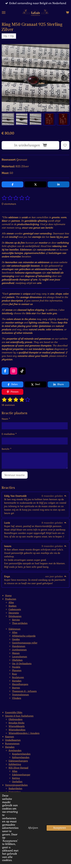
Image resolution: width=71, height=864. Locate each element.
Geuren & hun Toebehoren (19, 715)
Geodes (16, 639)
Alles (11, 602)
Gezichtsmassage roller (24, 642)
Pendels (16, 666)
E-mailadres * (9, 433)
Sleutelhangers (20, 684)
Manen (16, 653)
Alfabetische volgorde (24, 635)
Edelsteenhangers (18, 760)
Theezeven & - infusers (24, 691)
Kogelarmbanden (21, 753)
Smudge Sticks (16, 722)
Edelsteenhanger (21, 774)
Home (8, 595)
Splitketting (15, 764)
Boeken (13, 605)
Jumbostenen (19, 649)
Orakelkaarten (13, 740)
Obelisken (17, 660)
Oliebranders (15, 719)
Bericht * (6, 448)
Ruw (14, 673)
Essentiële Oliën (13, 712)
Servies (16, 619)
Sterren (16, 687)
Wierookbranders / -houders (24, 733)
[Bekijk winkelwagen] (67, 12)
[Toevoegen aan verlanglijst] (65, 145)
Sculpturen (18, 677)
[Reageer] (65, 495)
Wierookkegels (17, 726)
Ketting (16, 778)
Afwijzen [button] (33, 827)
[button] (8, 119)
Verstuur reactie (14, 475)
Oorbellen (17, 781)
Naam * (6, 418)
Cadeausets (15, 609)
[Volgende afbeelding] (64, 78)
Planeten (16, 670)
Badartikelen (15, 788)
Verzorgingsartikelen (16, 784)
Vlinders (16, 698)
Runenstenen (12, 743)
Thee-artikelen (20, 623)
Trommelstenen (20, 694)
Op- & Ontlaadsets (22, 663)
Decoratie (14, 612)
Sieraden (16, 680)
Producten (10, 598)
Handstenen (18, 646)
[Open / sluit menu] (3, 12)
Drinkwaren (15, 616)
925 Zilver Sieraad (18, 767)
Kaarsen (9, 736)
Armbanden (15, 750)
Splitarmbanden (20, 757)
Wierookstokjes (17, 729)
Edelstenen (14, 628)
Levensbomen (19, 656)
